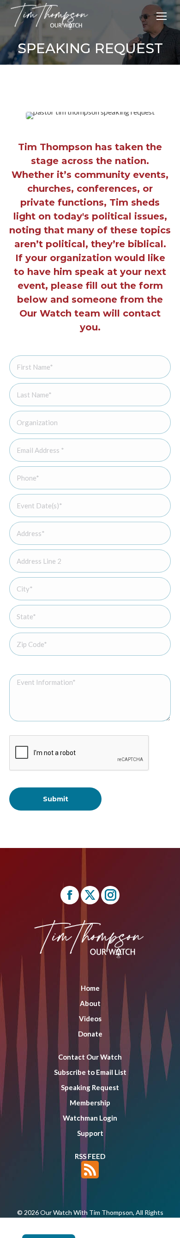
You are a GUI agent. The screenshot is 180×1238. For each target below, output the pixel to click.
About (90, 1003)
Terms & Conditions (68, 1229)
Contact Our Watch (90, 1057)
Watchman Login (90, 1118)
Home (90, 988)
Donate (90, 1034)
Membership (90, 1102)
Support (90, 1133)
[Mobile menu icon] (161, 16)
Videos (90, 1018)
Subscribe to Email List (90, 1072)
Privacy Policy (121, 1229)
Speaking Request (90, 1087)
